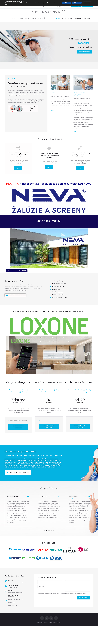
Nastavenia (87, 3)
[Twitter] (47, 618)
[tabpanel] (18, 509)
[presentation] (45, 530)
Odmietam (76, 3)
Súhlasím (66, 3)
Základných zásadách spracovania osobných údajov (32, 3)
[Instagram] (56, 618)
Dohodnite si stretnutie (19, 426)
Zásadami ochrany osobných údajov (67, 593)
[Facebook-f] (42, 618)
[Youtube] (51, 618)
